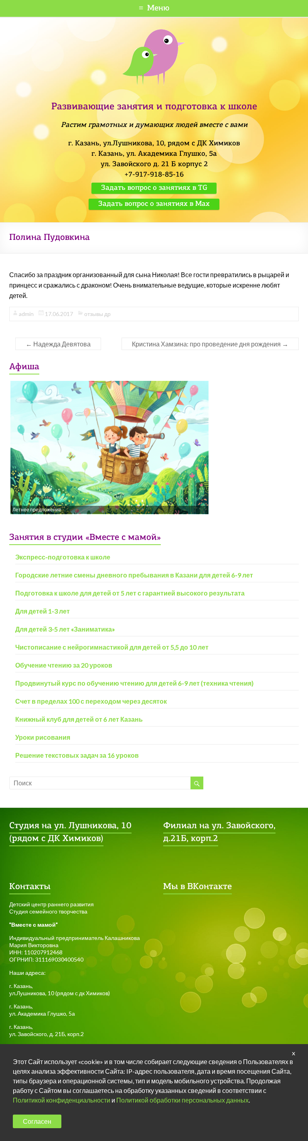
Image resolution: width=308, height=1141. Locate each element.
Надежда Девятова (58, 344)
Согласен (37, 1121)
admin (26, 313)
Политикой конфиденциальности (61, 1100)
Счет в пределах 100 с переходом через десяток (91, 701)
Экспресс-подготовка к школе (62, 557)
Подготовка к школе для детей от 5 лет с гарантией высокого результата (130, 593)
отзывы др (97, 313)
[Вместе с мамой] (154, 32)
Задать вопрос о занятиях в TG (154, 188)
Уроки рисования (42, 737)
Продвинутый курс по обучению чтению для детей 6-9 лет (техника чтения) (134, 683)
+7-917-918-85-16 (154, 175)
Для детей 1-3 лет (42, 611)
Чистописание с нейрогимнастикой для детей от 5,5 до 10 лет (112, 647)
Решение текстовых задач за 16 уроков (77, 755)
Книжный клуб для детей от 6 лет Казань (79, 719)
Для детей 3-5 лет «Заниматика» (65, 629)
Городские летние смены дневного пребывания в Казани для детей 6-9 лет (134, 575)
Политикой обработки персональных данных (182, 1100)
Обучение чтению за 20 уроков (63, 665)
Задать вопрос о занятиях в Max (154, 204)
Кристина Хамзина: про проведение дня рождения (210, 344)
